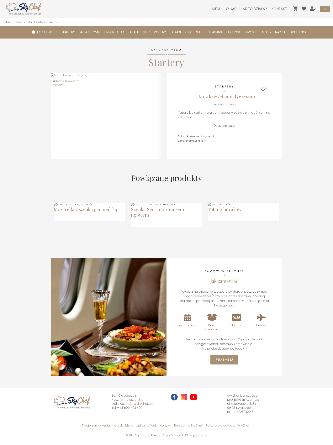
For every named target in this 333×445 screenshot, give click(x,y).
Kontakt (279, 8)
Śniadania (215, 32)
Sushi (200, 32)
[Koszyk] (295, 9)
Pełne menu (224, 359)
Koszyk (118, 425)
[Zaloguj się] (313, 9)
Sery (146, 32)
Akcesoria (298, 32)
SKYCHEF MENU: (46, 32)
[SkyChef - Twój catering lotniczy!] (22, 8)
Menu (216, 8)
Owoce (251, 32)
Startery (68, 32)
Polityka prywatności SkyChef (227, 425)
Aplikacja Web (146, 425)
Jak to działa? (254, 8)
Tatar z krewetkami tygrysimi (42, 22)
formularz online (131, 399)
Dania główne (90, 32)
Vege (188, 32)
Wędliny (160, 32)
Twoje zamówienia (96, 425)
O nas (231, 8)
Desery (266, 32)
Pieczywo (233, 32)
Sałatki (175, 32)
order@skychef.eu (139, 403)
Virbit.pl (203, 435)
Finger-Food (114, 32)
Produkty (18, 22)
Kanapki (134, 32)
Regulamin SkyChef (188, 425)
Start (7, 22)
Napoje (281, 32)
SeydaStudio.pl (172, 435)
